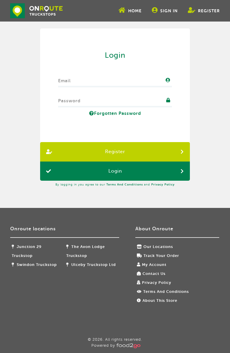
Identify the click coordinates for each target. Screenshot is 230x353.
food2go (36, 10)
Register (209, 10)
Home (135, 10)
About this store (160, 300)
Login (115, 171)
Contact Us (154, 273)
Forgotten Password (117, 113)
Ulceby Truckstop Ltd (93, 264)
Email (64, 79)
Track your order (161, 255)
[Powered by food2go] (127, 345)
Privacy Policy (163, 184)
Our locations (158, 246)
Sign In (169, 10)
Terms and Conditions (124, 184)
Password (69, 99)
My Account (154, 264)
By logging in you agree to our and (115, 184)
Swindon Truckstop (36, 264)
